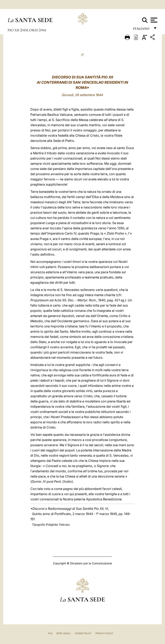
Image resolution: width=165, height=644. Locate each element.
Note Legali (63, 633)
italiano (142, 29)
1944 (43, 30)
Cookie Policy (83, 633)
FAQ (50, 633)
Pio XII (14, 30)
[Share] (153, 37)
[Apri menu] (153, 20)
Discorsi (29, 30)
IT (82, 55)
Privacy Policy (104, 633)
